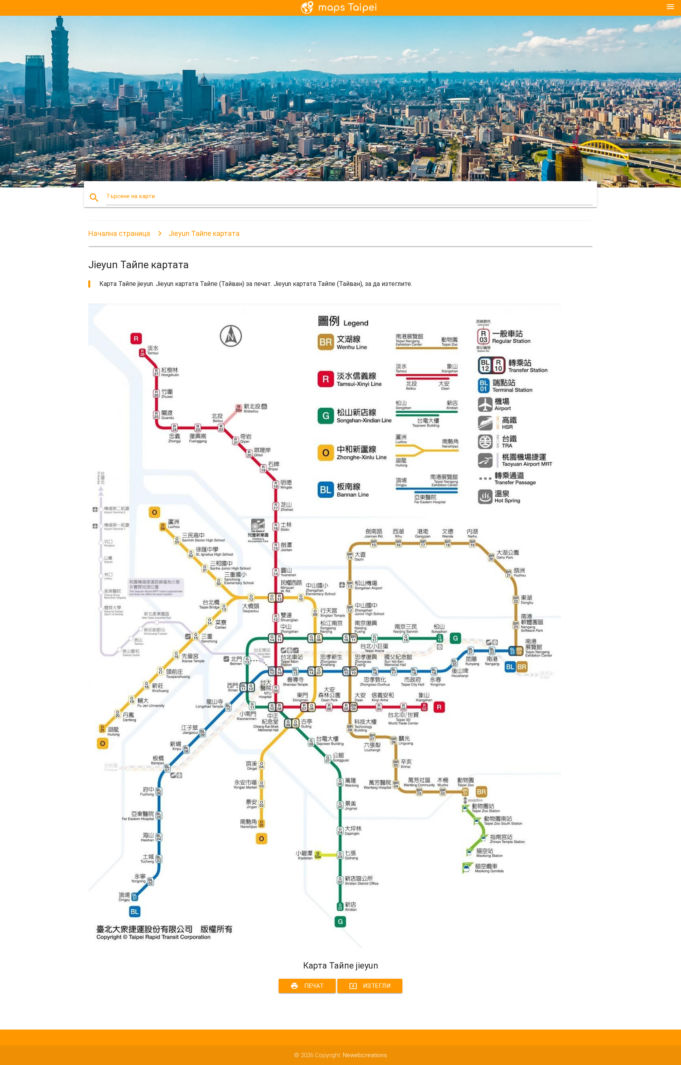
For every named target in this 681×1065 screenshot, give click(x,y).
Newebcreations (365, 1055)
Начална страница (119, 233)
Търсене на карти (130, 196)
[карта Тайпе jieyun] (324, 946)
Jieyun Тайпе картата (204, 233)
